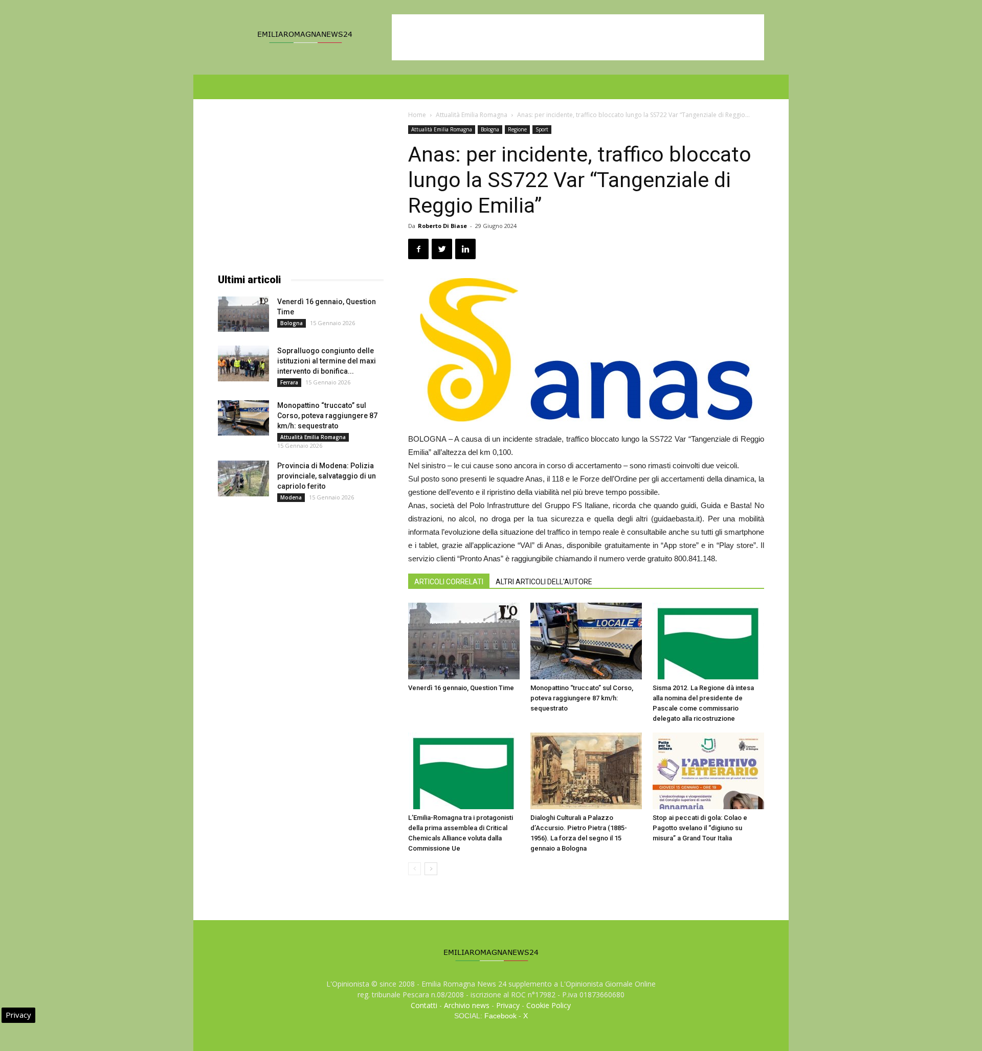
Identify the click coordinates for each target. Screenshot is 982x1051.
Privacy (508, 1005)
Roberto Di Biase (442, 226)
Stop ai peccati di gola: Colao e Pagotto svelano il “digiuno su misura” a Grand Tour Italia (700, 828)
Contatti (424, 1005)
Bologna (490, 129)
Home (417, 114)
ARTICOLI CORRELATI (448, 582)
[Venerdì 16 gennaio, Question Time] (464, 641)
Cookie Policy (548, 1005)
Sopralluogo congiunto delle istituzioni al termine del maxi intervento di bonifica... (326, 361)
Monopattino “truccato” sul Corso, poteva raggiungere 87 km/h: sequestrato (581, 698)
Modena (291, 497)
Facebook (500, 1016)
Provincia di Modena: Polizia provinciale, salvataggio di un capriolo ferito (326, 476)
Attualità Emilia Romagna (471, 114)
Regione (517, 129)
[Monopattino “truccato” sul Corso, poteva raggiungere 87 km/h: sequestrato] (586, 641)
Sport (541, 129)
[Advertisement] (578, 37)
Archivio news (466, 1005)
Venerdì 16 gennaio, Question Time (461, 688)
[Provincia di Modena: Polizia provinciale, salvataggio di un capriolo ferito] (243, 478)
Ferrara (289, 382)
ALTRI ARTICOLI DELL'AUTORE (544, 582)
